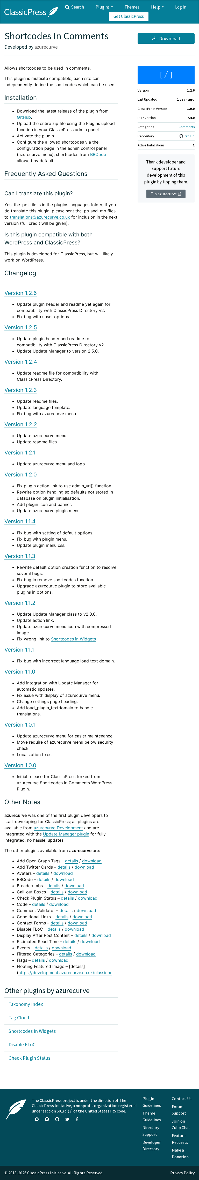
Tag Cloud (19, 1017)
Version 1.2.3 (20, 390)
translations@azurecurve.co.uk (40, 217)
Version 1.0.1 (19, 724)
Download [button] (169, 38)
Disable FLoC (22, 1044)
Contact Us (181, 1098)
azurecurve (46, 47)
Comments (187, 126)
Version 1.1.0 (19, 671)
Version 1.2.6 (20, 293)
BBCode (98, 154)
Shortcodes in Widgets (73, 638)
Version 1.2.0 (20, 474)
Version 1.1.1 (19, 649)
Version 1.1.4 (19, 521)
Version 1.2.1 (20, 452)
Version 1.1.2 (19, 603)
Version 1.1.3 (19, 556)
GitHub (189, 136)
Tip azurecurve (164, 193)
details (71, 860)
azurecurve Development (58, 827)
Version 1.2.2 (20, 424)
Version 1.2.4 (20, 362)
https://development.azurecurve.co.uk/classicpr (65, 972)
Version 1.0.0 (20, 765)
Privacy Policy (182, 1172)
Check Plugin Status (29, 1058)
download (92, 860)
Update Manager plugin (66, 834)
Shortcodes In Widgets (32, 1031)
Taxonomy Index (26, 1004)
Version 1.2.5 (20, 327)
